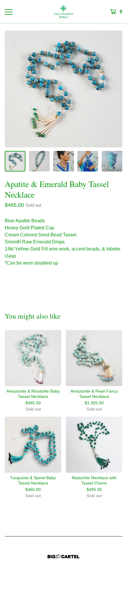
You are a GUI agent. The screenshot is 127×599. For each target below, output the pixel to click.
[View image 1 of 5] (15, 161)
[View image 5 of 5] (112, 161)
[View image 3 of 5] (63, 161)
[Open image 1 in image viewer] (63, 89)
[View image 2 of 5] (39, 161)
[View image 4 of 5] (87, 161)
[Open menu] (8, 12)
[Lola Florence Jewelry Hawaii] (63, 11)
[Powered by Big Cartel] (63, 556)
